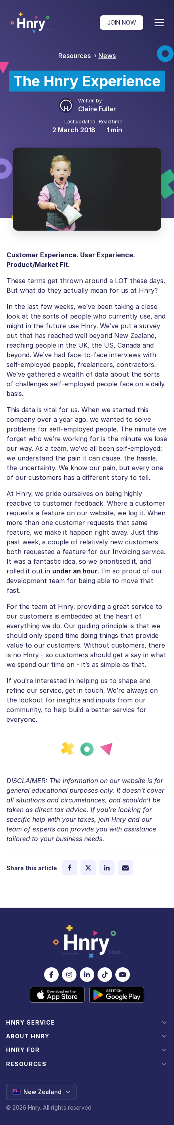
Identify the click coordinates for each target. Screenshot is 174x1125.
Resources (74, 56)
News (107, 56)
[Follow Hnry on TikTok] (105, 974)
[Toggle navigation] (159, 22)
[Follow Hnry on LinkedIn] (87, 974)
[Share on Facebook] (69, 867)
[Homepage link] (31, 22)
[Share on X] (88, 867)
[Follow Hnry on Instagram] (69, 974)
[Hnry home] (87, 941)
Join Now (121, 22)
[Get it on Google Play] (116, 995)
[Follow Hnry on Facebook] (51, 974)
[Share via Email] (125, 867)
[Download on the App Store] (57, 995)
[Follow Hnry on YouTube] (122, 974)
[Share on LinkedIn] (107, 867)
